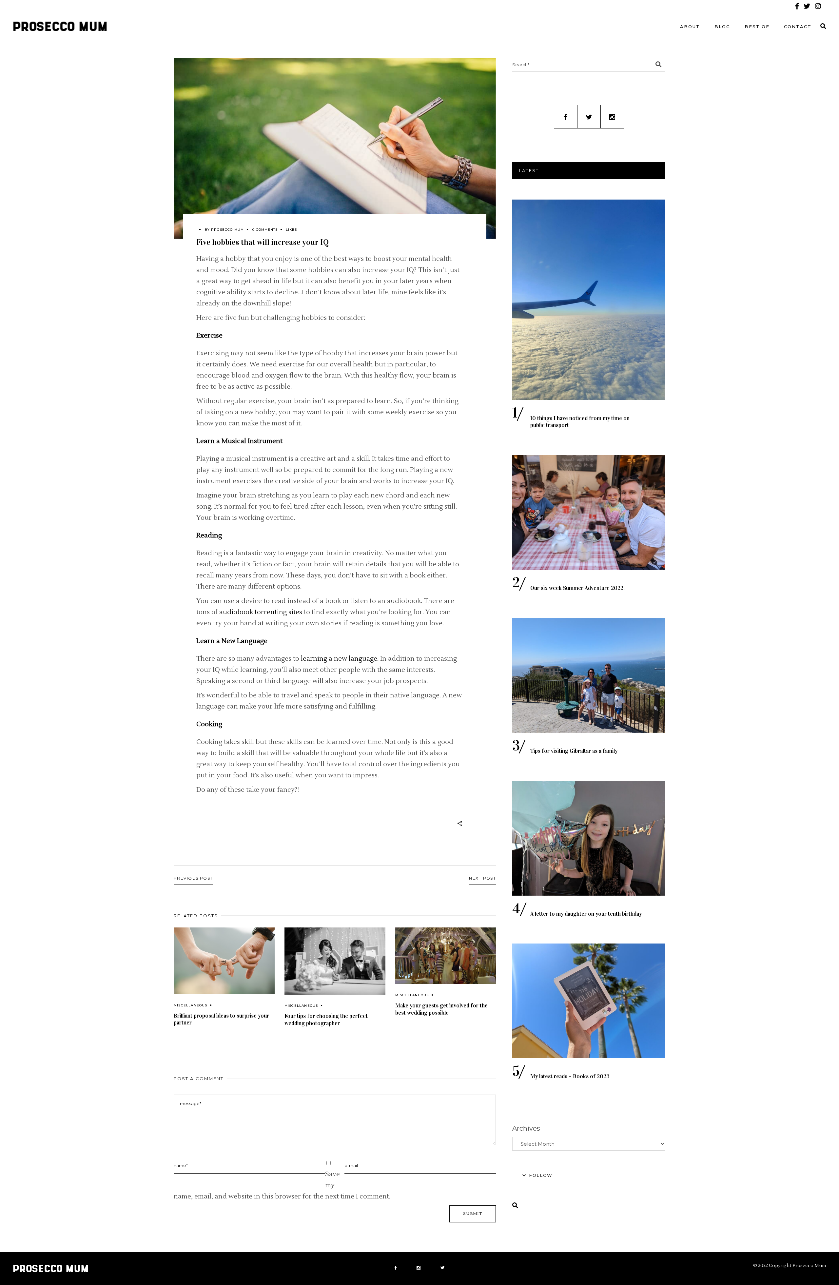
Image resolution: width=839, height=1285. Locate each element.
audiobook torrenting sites (260, 612)
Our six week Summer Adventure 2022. (577, 588)
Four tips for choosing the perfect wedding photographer (326, 1020)
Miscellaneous (190, 1005)
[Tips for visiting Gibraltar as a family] (588, 675)
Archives (526, 1128)
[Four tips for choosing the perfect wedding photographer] (334, 961)
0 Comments (265, 229)
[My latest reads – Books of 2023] (588, 1001)
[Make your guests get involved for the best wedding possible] (445, 955)
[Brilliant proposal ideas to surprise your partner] (224, 960)
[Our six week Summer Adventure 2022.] (588, 512)
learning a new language (339, 658)
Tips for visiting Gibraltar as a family (573, 751)
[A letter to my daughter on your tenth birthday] (588, 838)
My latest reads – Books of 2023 (570, 1076)
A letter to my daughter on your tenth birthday (586, 913)
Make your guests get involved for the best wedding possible (441, 1009)
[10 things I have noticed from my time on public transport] (588, 300)
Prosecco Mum (227, 229)
